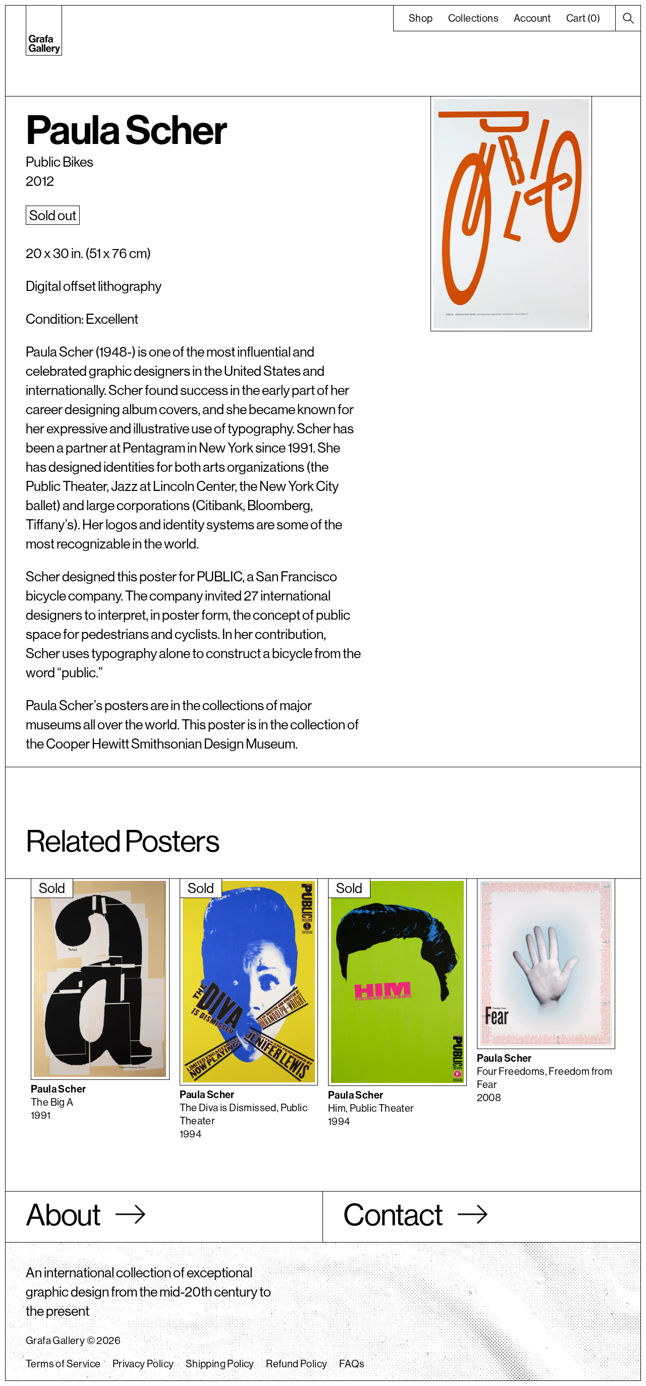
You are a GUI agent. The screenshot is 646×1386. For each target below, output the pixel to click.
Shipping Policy (220, 1363)
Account (532, 18)
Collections (473, 18)
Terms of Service (63, 1363)
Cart (583, 18)
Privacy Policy (143, 1363)
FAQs (352, 1363)
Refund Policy (296, 1363)
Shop (421, 18)
